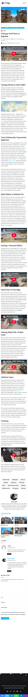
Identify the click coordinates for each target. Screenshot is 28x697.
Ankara (2, 121)
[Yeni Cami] (21, 520)
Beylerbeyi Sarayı (4, 525)
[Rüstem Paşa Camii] (21, 530)
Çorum (23, 479)
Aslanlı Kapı (6, 479)
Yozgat (23, 488)
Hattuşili (22, 482)
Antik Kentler (3, 27)
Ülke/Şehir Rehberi (20, 27)
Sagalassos (20, 390)
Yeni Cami (16, 525)
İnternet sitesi (4, 607)
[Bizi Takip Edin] (26, 675)
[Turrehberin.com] (5, 3)
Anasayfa (4, 25)
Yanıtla (9, 553)
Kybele (6, 225)
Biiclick (12, 687)
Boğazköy (15, 479)
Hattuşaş (14, 482)
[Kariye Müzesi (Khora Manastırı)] (7, 530)
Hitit (4, 485)
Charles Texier (11, 160)
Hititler (23, 485)
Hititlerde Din (6, 488)
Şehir (17, 158)
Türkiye (8, 25)
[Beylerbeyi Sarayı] (7, 520)
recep (9, 546)
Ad (2, 597)
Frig (22, 223)
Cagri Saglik (5, 43)
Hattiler (6, 482)
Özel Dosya (9, 27)
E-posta (3, 602)
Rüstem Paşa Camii (18, 535)
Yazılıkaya (15, 488)
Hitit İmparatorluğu (13, 485)
